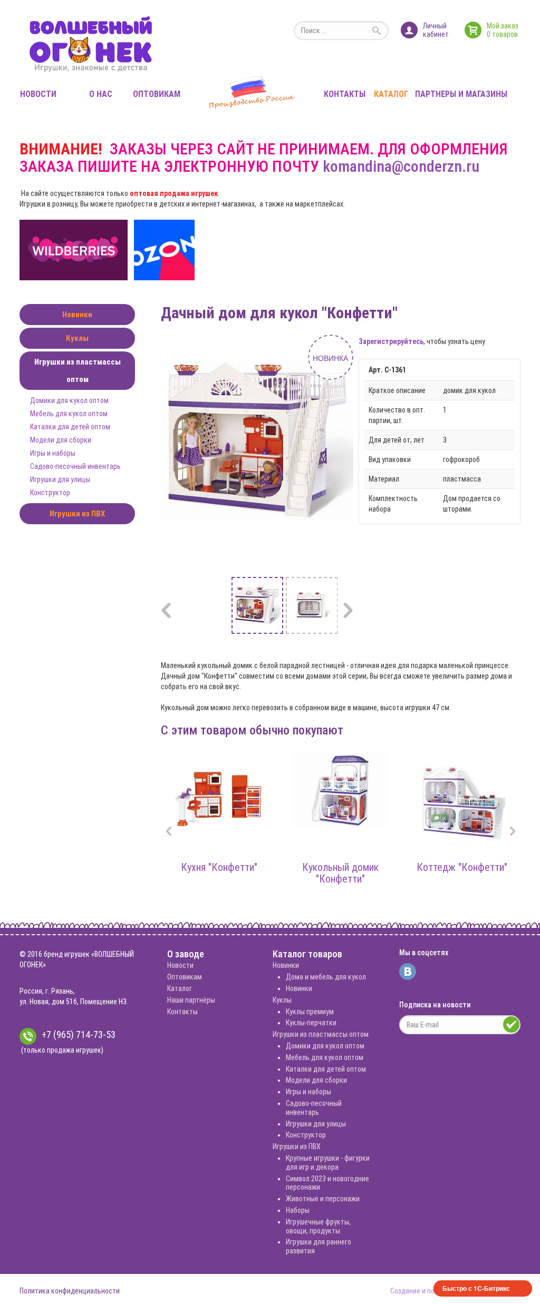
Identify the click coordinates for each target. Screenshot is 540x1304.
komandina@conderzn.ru (401, 166)
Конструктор (50, 492)
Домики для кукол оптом (69, 400)
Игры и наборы (52, 453)
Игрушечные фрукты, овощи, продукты (318, 1226)
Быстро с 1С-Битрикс (476, 1288)
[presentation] (169, 832)
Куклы (77, 338)
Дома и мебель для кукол (326, 977)
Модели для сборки (60, 440)
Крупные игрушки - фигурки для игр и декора (328, 1162)
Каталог (391, 94)
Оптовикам (156, 94)
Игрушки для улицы (60, 479)
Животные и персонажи (323, 1198)
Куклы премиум (310, 1011)
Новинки (77, 314)
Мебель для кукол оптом (69, 413)
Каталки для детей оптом (70, 427)
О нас (100, 94)
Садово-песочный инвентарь (75, 466)
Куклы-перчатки (311, 1022)
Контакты (344, 94)
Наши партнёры (191, 1000)
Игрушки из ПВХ (77, 513)
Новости (38, 94)
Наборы (298, 1210)
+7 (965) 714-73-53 (78, 1034)
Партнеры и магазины (461, 94)
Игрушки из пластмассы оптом (77, 370)
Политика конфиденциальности (70, 1291)
